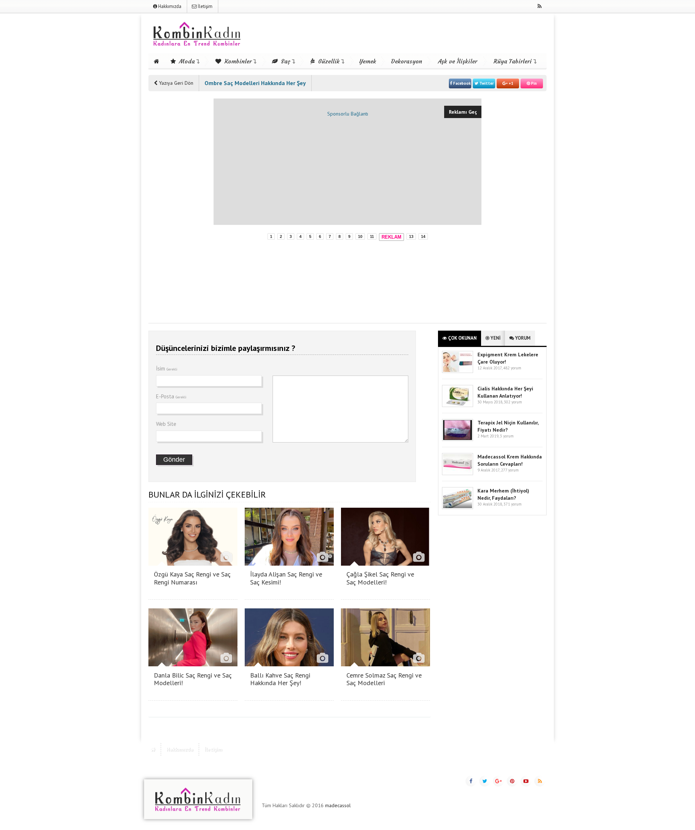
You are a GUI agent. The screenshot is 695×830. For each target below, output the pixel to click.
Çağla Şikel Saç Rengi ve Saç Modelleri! (380, 578)
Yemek (367, 61)
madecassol (338, 805)
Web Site (166, 423)
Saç (284, 61)
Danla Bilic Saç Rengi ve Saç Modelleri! (193, 679)
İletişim (204, 6)
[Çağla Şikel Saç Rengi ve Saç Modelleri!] (385, 563)
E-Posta (171, 396)
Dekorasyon (406, 61)
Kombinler (237, 61)
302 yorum (513, 401)
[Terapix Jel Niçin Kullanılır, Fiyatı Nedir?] (457, 439)
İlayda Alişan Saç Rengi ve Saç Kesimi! (286, 578)
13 (411, 236)
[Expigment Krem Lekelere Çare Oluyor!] (457, 371)
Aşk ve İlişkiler (457, 61)
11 (372, 236)
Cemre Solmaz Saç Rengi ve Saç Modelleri (384, 679)
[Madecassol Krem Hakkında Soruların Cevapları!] (457, 473)
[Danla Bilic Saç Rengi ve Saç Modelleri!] (192, 664)
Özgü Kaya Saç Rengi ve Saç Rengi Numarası (192, 578)
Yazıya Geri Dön (175, 83)
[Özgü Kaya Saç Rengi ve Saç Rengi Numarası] (192, 563)
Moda (186, 61)
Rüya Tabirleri (513, 61)
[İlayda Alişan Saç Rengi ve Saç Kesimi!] (289, 563)
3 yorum (507, 436)
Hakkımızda (169, 6)
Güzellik (328, 61)
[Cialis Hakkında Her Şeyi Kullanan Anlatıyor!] (457, 405)
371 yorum (513, 504)
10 (360, 236)
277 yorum (510, 470)
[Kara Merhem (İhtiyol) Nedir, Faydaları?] (457, 507)
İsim (166, 368)
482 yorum (512, 367)
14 (423, 236)
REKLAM (391, 237)
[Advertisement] (177, 207)
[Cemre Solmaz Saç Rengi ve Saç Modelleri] (385, 664)
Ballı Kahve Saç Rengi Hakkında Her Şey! (280, 679)
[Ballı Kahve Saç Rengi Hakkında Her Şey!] (289, 664)
